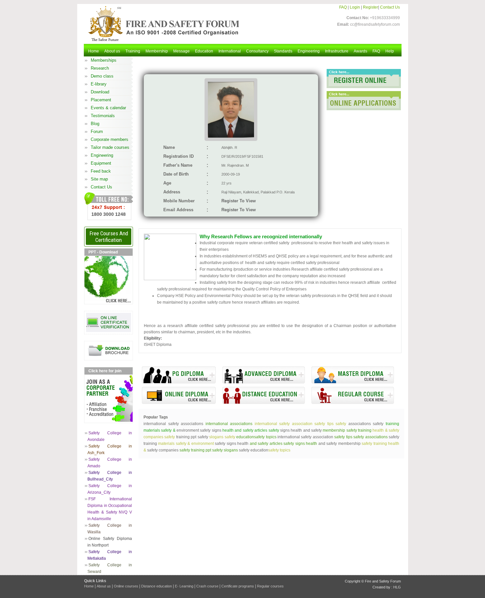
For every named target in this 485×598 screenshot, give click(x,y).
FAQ (343, 7)
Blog (95, 123)
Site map (99, 179)
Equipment (101, 163)
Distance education (156, 586)
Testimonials (103, 115)
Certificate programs (237, 586)
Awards (360, 51)
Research (100, 68)
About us (112, 51)
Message (181, 51)
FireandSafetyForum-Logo (161, 23)
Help (389, 51)
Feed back (101, 171)
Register (370, 7)
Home (93, 51)
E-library (99, 84)
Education (204, 51)
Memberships (103, 60)
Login (355, 7)
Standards (283, 51)
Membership (157, 51)
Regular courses (270, 586)
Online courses (126, 586)
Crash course (207, 586)
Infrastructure (336, 51)
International (229, 51)
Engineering (309, 51)
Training (132, 51)
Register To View (238, 200)
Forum (97, 131)
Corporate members (109, 139)
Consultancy (257, 51)
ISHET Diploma (158, 344)
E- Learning (184, 586)
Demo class (102, 76)
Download (100, 91)
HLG (397, 587)
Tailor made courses (110, 147)
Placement (101, 99)
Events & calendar (108, 107)
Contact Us (390, 7)
